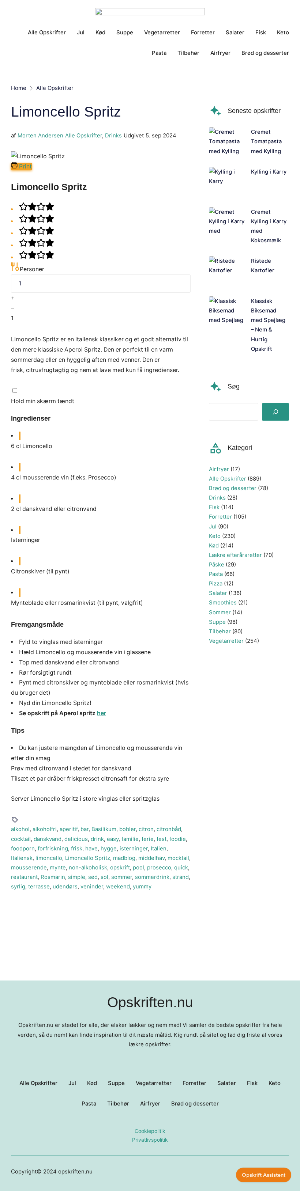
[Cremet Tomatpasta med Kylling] (227, 141)
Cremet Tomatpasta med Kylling (266, 141)
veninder (91, 886)
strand (180, 877)
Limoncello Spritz (87, 858)
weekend (118, 886)
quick (181, 867)
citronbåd (169, 829)
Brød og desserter (232, 488)
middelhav (151, 858)
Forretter (220, 516)
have (91, 848)
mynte (58, 867)
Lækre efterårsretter (235, 555)
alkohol (20, 829)
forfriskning (53, 848)
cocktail (21, 839)
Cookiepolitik (150, 1131)
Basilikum (103, 829)
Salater (218, 593)
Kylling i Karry (268, 171)
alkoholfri (45, 829)
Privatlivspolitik (150, 1140)
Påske (216, 564)
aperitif (69, 829)
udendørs (65, 886)
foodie (177, 839)
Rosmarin (53, 877)
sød (93, 877)
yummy (142, 886)
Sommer (220, 612)
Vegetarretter (226, 641)
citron (146, 829)
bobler (127, 829)
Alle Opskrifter (83, 135)
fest (161, 839)
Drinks (113, 135)
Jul (213, 526)
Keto (215, 536)
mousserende (29, 867)
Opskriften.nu (150, 1002)
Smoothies (223, 602)
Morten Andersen (40, 135)
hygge (109, 848)
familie (130, 839)
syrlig (18, 886)
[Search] (275, 412)
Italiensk (22, 858)
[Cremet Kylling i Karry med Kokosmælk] (227, 226)
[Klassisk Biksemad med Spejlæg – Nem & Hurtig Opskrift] (227, 325)
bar (84, 829)
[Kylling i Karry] (227, 181)
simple (76, 877)
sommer (121, 877)
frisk (76, 848)
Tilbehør (220, 631)
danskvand (47, 839)
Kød (214, 545)
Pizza (215, 583)
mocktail (178, 858)
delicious (76, 839)
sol (104, 877)
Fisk (214, 507)
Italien (158, 848)
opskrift (120, 867)
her (101, 713)
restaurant (24, 877)
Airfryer (219, 469)
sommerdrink (152, 877)
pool (138, 867)
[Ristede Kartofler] (227, 270)
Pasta (216, 574)
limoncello (48, 858)
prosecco (159, 867)
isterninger (134, 848)
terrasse (39, 886)
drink (97, 839)
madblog (124, 858)
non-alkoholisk (88, 867)
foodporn (23, 848)
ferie (148, 839)
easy (113, 839)
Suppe (217, 622)
